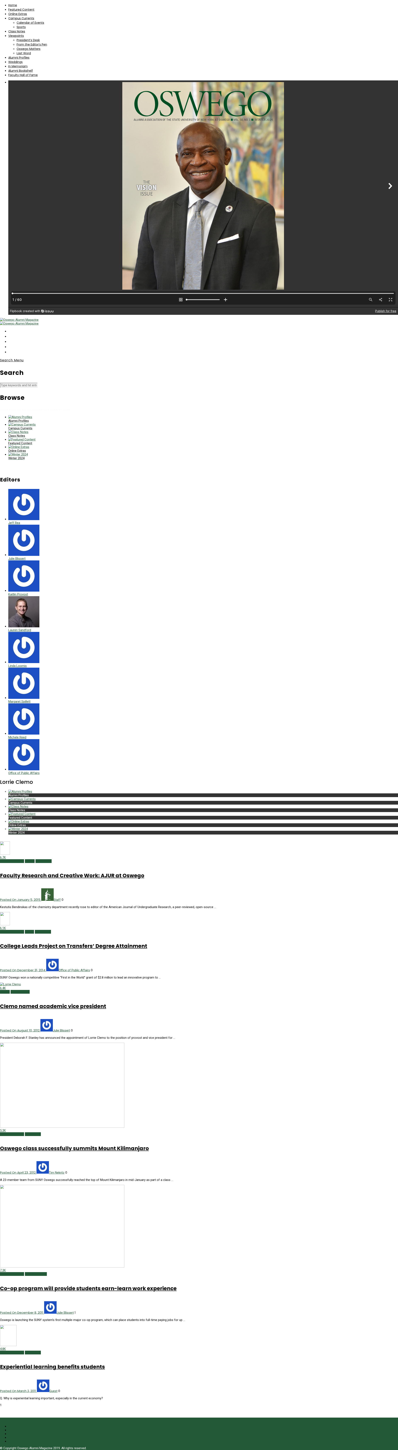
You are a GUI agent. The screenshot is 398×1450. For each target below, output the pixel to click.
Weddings (15, 62)
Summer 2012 (20, 992)
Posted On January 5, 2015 (20, 899)
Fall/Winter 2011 (36, 1274)
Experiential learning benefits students (52, 1366)
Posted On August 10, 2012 (20, 1030)
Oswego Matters (28, 49)
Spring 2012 (33, 1134)
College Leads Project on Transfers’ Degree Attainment (73, 946)
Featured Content (21, 9)
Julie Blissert (61, 1030)
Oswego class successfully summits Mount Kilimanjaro (74, 1148)
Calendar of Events (30, 23)
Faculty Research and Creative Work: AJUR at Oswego (72, 875)
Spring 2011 (33, 1352)
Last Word (24, 53)
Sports (21, 27)
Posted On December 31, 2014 (23, 970)
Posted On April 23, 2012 (18, 1172)
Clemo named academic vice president (53, 1006)
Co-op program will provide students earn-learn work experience (88, 1288)
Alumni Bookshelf (20, 71)
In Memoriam (18, 66)
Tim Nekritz (56, 1172)
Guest (53, 1391)
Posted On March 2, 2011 (18, 1391)
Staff (57, 900)
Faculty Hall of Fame (23, 75)
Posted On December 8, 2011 (22, 1312)
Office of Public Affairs (74, 970)
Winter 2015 (43, 861)
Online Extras (17, 14)
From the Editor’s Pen (32, 44)
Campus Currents (21, 18)
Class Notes (16, 31)
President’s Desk (28, 40)
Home (12, 5)
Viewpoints (16, 36)
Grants (29, 932)
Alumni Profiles (18, 57)
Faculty (30, 861)
